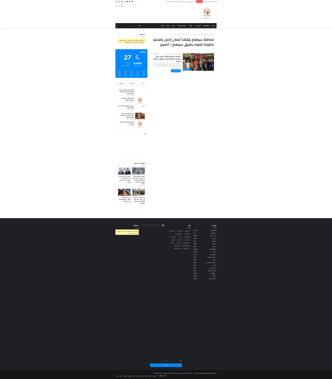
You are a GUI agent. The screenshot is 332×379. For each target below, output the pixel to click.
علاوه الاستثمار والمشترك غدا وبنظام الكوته (126, 107)
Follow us (136, 225)
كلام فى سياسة (212, 270)
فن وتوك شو (212, 268)
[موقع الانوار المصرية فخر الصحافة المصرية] (140, 100)
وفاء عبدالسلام (186, 248)
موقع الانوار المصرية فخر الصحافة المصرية (127, 99)
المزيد (162, 25)
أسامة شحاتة (180, 231)
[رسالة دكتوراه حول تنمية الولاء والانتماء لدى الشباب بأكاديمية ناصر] (140, 116)
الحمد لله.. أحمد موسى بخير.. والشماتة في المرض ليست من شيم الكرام (125, 179)
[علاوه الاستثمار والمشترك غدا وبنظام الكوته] (140, 108)
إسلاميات (213, 233)
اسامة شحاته (187, 233)
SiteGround (157, 373)
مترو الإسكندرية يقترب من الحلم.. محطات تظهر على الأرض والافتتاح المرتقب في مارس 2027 (172, 1)
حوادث (173, 25)
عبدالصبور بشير (186, 242)
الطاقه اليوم (206, 25)
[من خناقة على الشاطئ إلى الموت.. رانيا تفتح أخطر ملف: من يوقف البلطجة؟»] (138, 192)
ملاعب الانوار (212, 278)
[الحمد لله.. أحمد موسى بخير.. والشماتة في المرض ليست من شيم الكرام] (124, 171)
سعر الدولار (187, 239)
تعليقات (121, 83)
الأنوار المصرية (179, 233)
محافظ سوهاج (177, 245)
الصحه (214, 246)
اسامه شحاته (176, 54)
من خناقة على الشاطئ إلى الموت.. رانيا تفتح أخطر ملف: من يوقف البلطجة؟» (139, 200)
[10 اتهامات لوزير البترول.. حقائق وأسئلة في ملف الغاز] (124, 192)
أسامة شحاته (172, 231)
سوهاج (173, 239)
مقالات (214, 276)
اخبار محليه (198, 25)
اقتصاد (190, 25)
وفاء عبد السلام (177, 248)
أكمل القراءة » (175, 70)
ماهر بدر (171, 242)
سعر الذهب (179, 239)
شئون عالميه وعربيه (211, 262)
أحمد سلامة (187, 231)
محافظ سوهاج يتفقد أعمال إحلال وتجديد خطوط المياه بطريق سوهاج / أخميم (167, 59)
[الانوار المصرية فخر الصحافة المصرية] (140, 124)
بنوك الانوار (213, 254)
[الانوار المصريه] (207, 13)
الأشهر (142, 83)
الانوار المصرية (187, 236)
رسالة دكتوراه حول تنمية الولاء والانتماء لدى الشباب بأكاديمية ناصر (127, 115)
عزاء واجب (178, 242)
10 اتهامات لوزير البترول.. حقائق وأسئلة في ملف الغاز (125, 199)
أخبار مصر (213, 230)
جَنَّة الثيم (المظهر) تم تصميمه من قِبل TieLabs (180, 373)
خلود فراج (174, 236)
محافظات (213, 273)
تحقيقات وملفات (182, 25)
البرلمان (214, 241)
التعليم (214, 243)
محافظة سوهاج (186, 245)
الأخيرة (132, 83)
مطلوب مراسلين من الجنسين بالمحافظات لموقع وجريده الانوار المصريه (126, 92)
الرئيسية (213, 25)
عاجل (167, 25)
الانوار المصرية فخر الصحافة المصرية (127, 123)
